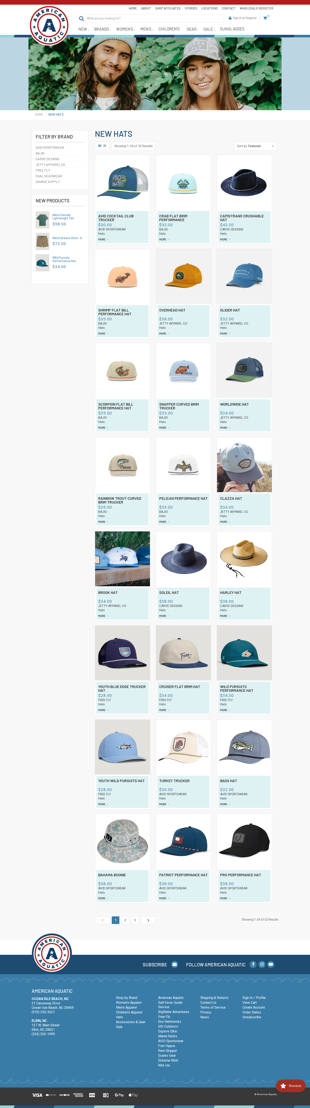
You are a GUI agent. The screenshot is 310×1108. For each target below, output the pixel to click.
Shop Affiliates (168, 8)
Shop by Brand (126, 998)
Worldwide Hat (234, 404)
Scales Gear (167, 1056)
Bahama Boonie (112, 875)
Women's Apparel (129, 1003)
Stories (191, 8)
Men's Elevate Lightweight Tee (63, 216)
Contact (229, 8)
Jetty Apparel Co (50, 165)
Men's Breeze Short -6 (67, 238)
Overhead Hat (172, 310)
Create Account (254, 1007)
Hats (101, 234)
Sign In (237, 18)
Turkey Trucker (174, 781)
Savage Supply (48, 182)
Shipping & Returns (214, 998)
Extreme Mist (168, 1060)
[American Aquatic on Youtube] (270, 964)
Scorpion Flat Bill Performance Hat (115, 406)
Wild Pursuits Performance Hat (64, 259)
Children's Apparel (129, 1012)
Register (251, 18)
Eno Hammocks (169, 1022)
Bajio (40, 153)
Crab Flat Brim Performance (173, 218)
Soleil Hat (169, 593)
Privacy (205, 1012)
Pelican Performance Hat (183, 498)
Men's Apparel (126, 1007)
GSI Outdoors (168, 1026)
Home (133, 8)
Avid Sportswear (50, 147)
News (204, 1017)
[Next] (148, 920)
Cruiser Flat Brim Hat (179, 687)
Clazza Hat (231, 498)
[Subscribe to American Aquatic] (174, 964)
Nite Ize (164, 1065)
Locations (209, 8)
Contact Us (208, 1003)
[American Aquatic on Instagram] (262, 964)
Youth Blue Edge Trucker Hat (122, 689)
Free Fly (43, 170)
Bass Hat (228, 781)
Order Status (252, 1012)
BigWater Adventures (173, 1012)
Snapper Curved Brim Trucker (179, 406)
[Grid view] (100, 146)
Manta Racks (167, 1036)
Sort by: (242, 146)
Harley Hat (230, 593)
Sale (119, 1027)
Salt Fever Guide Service (170, 1005)
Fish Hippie (166, 1046)
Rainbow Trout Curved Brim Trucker (119, 500)
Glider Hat (230, 310)
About (146, 8)
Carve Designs (47, 159)
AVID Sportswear (170, 1041)
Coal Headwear (49, 176)
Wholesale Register (256, 8)
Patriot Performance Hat (183, 875)
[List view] (104, 146)
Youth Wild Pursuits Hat (121, 781)
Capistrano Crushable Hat (242, 218)
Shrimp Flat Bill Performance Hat (114, 312)
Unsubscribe (252, 1017)
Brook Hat (108, 593)
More (101, 239)
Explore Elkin (167, 1031)
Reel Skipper (167, 1051)
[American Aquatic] (49, 25)
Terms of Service (213, 1007)
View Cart (250, 1003)
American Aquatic (171, 998)
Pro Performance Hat (240, 875)
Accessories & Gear (130, 1022)
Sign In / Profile (254, 998)
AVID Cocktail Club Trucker (116, 218)
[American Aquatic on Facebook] (253, 964)
